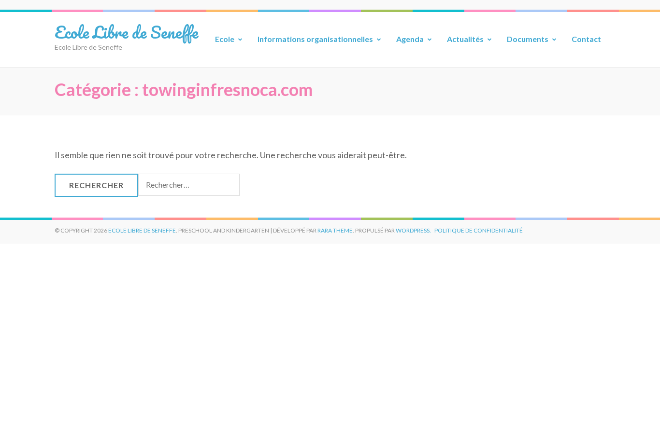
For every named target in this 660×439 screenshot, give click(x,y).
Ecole (224, 38)
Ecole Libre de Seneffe (126, 31)
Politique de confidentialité (478, 230)
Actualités (465, 38)
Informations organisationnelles (315, 38)
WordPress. (413, 230)
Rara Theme (335, 230)
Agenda (410, 38)
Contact (586, 38)
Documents (527, 38)
